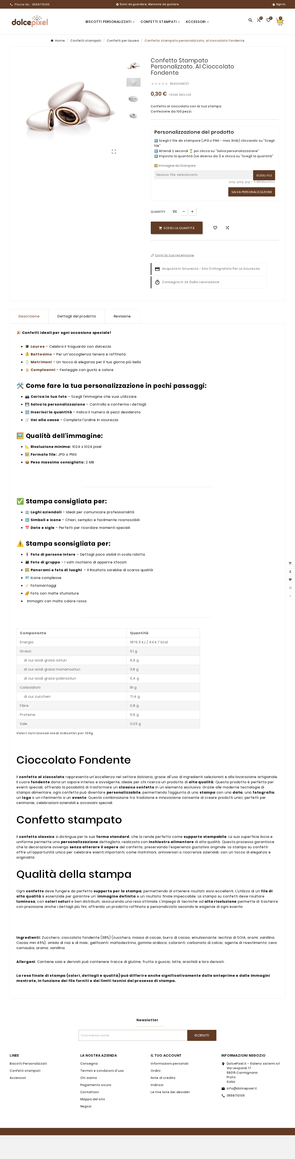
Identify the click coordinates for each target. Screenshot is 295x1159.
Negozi (86, 1106)
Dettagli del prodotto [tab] (76, 316)
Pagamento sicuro (96, 1085)
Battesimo (41, 354)
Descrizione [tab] (29, 316)
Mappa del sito (92, 1099)
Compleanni (43, 369)
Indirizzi (157, 1085)
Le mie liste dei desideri (170, 1092)
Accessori (18, 1078)
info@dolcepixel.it (242, 1088)
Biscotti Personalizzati (28, 1063)
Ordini (156, 1071)
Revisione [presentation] (122, 316)
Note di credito (163, 1078)
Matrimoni (41, 362)
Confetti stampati (25, 1071)
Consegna (89, 1063)
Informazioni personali (170, 1063)
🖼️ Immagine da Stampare (175, 165)
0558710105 (236, 1095)
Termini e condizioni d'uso (102, 1071)
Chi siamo (88, 1078)
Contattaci (89, 1092)
